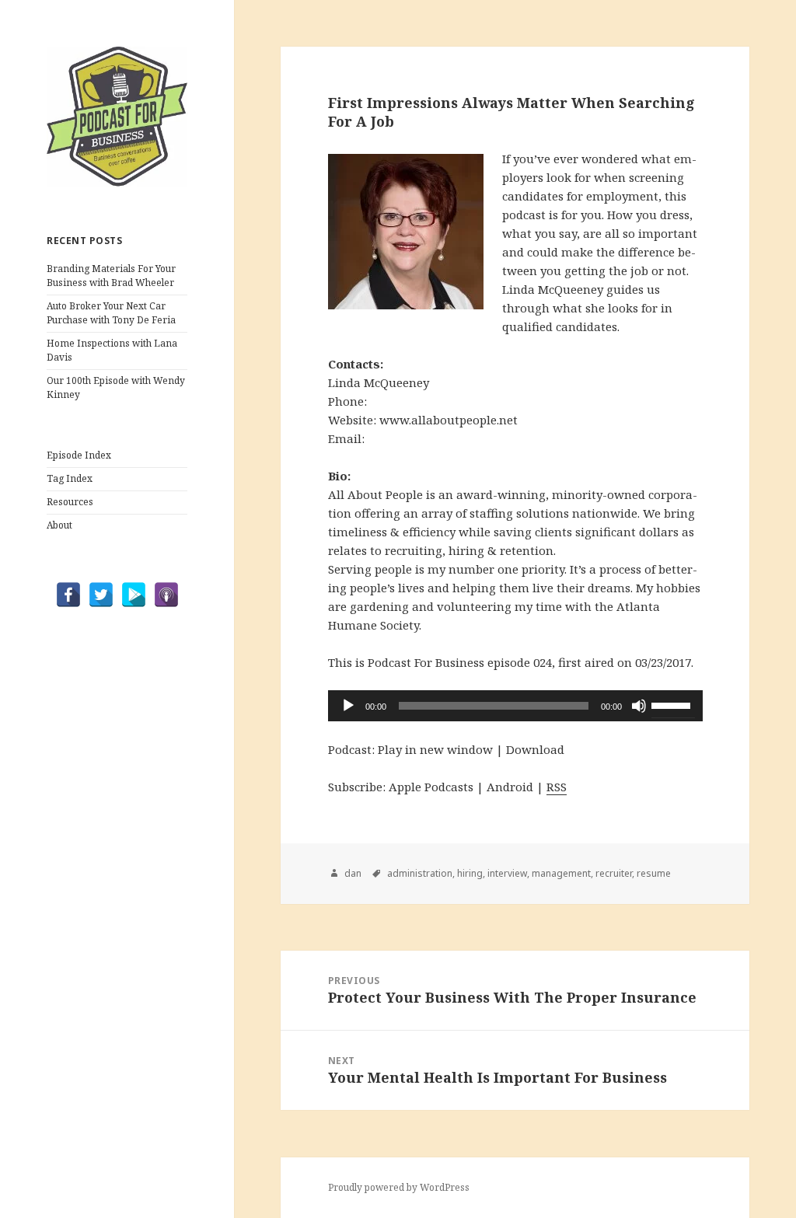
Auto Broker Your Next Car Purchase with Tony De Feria (111, 312)
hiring (470, 873)
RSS (556, 786)
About (59, 525)
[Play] (348, 706)
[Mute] (639, 706)
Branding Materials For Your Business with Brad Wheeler (111, 275)
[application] (515, 705)
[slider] (673, 704)
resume (654, 873)
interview (507, 873)
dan (352, 873)
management (561, 873)
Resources (70, 501)
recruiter (613, 873)
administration (419, 873)
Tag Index (70, 478)
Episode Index (79, 455)
